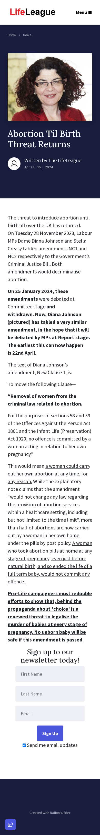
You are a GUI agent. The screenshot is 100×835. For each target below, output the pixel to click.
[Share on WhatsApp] (10, 812)
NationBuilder (60, 812)
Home (12, 35)
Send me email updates (51, 745)
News (27, 35)
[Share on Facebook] (10, 797)
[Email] (10, 768)
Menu (81, 12)
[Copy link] (10, 753)
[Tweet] (10, 782)
